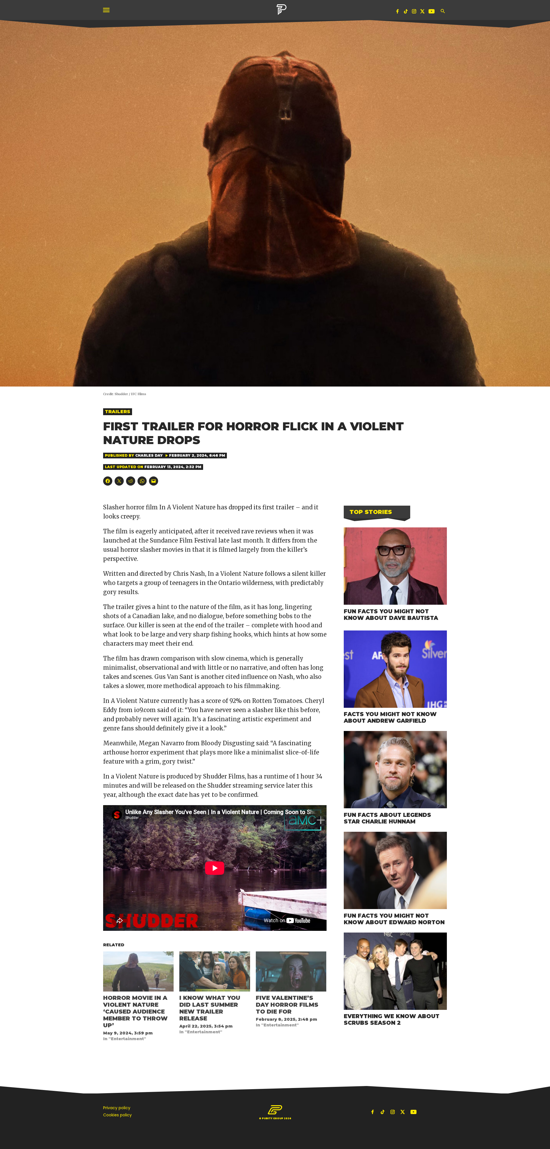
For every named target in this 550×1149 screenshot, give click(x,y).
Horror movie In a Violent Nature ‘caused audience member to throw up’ (135, 1011)
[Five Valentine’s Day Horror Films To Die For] (291, 971)
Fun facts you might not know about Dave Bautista (391, 614)
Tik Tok (406, 12)
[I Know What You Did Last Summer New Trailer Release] (214, 971)
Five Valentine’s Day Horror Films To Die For (287, 1004)
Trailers (117, 411)
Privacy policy (116, 1108)
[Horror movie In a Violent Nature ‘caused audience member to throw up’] (138, 971)
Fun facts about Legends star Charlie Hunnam (387, 818)
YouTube (432, 12)
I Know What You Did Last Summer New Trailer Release (209, 1008)
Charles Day (149, 455)
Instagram (414, 12)
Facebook (397, 12)
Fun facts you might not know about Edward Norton (394, 919)
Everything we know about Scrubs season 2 (391, 1019)
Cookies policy (117, 1115)
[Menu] (107, 10)
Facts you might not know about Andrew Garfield (390, 717)
